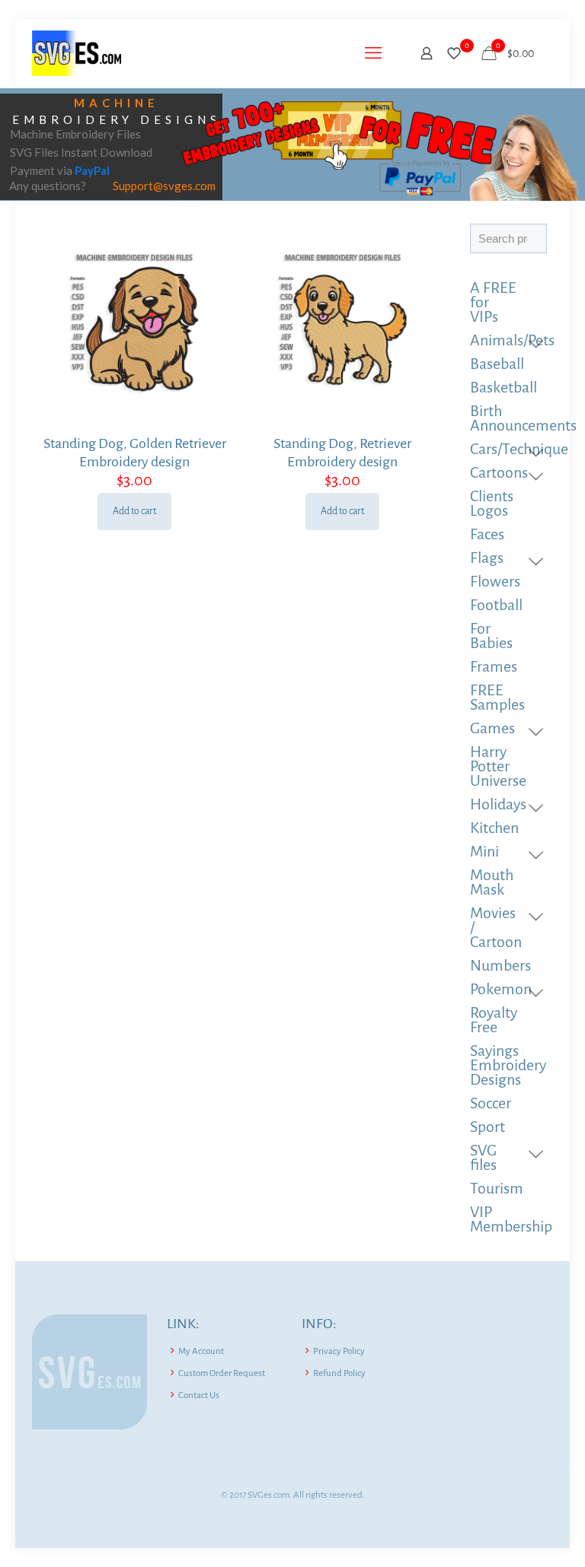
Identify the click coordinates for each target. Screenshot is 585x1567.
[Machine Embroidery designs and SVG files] (76, 53)
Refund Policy (339, 1373)
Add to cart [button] (134, 511)
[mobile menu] (373, 53)
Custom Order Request (221, 1373)
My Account (201, 1351)
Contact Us (198, 1395)
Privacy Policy (339, 1351)
